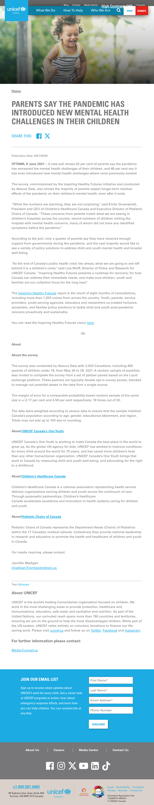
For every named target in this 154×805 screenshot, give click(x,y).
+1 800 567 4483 (26, 786)
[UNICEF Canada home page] (60, 797)
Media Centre (91, 5)
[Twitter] (47, 136)
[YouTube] (81, 763)
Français (141, 5)
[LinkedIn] (93, 763)
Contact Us (121, 750)
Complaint (138, 787)
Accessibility (123, 787)
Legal (110, 787)
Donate (141, 10)
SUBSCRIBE (98, 724)
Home (16, 91)
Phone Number (101, 710)
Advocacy (23, 584)
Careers (59, 750)
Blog (66, 5)
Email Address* (101, 700)
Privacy (111, 790)
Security (122, 790)
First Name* (99, 680)
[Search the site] (119, 10)
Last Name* (98, 690)
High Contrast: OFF (117, 6)
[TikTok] (104, 763)
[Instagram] (59, 763)
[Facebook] (39, 136)
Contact (76, 5)
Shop (129, 10)
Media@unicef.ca (25, 650)
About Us (32, 750)
